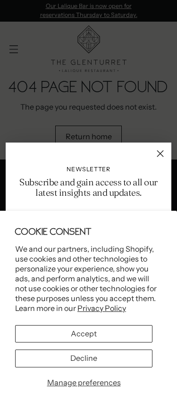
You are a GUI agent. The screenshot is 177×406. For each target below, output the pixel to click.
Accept (84, 333)
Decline (83, 358)
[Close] (160, 153)
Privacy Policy (101, 308)
